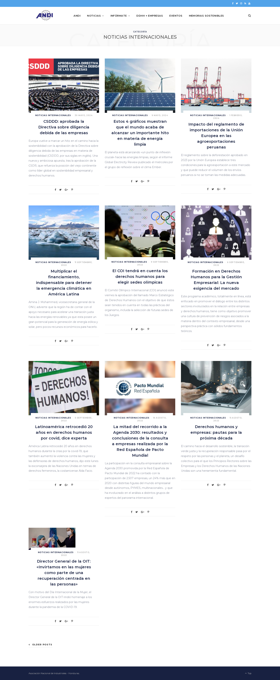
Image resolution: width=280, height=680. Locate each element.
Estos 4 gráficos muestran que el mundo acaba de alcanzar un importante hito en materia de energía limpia (140, 133)
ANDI (77, 15)
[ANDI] (45, 15)
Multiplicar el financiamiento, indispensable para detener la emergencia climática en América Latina (64, 282)
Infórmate (118, 15)
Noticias (94, 15)
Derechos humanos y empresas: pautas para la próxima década (216, 432)
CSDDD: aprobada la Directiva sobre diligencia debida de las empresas (63, 127)
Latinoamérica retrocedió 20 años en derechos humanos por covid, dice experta (64, 432)
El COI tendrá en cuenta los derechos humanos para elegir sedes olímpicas (140, 277)
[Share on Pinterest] (72, 189)
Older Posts (42, 644)
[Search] (249, 15)
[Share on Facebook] (55, 189)
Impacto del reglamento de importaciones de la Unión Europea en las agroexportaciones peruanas (216, 135)
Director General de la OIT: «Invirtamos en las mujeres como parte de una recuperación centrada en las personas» (64, 572)
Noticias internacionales (53, 115)
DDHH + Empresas (149, 15)
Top (249, 673)
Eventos (175, 15)
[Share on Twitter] (60, 189)
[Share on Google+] (66, 189)
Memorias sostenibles (206, 15)
